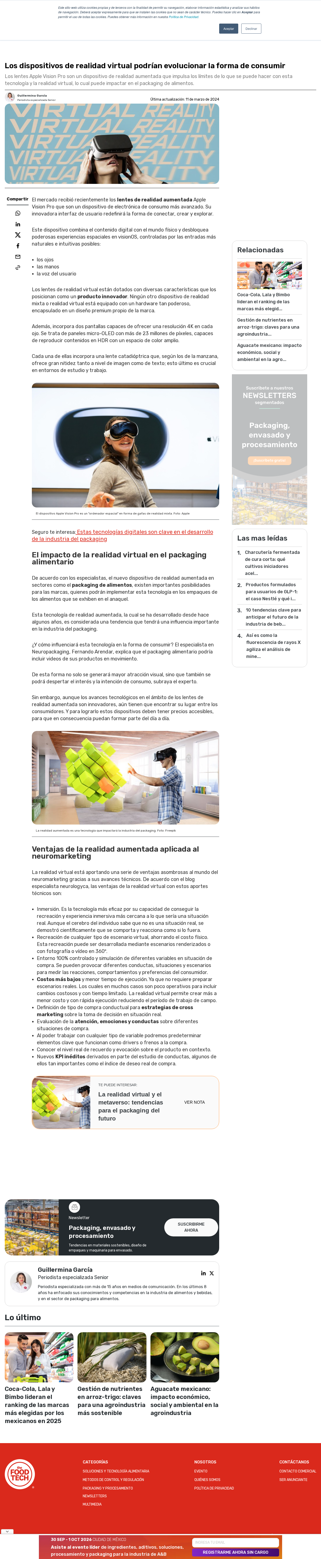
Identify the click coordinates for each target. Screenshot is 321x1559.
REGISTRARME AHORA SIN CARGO (235, 1552)
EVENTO (200, 1471)
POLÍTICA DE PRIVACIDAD (214, 1488)
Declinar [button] (251, 28)
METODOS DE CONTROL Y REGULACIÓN (113, 1480)
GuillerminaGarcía (32, 95)
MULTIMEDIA (92, 1504)
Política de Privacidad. (184, 17)
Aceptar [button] (228, 28)
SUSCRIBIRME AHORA (191, 1227)
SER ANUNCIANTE (293, 1480)
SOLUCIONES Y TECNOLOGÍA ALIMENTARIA (116, 1471)
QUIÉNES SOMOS (207, 1480)
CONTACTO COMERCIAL (297, 1471)
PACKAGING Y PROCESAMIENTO (108, 1488)
